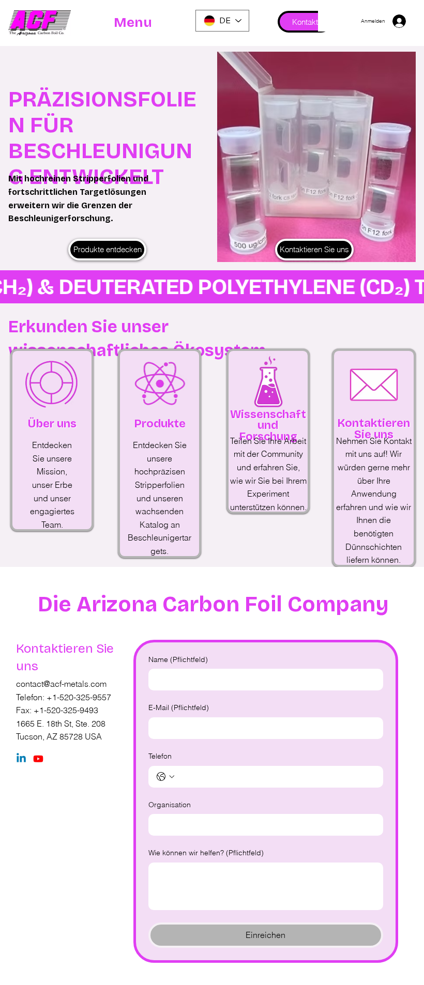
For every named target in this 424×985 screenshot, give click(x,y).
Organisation (169, 804)
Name (178, 659)
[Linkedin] (21, 758)
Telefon (160, 756)
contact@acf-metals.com (61, 684)
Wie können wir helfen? (206, 852)
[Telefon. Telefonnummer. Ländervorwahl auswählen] (165, 777)
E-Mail (178, 707)
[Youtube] (38, 758)
